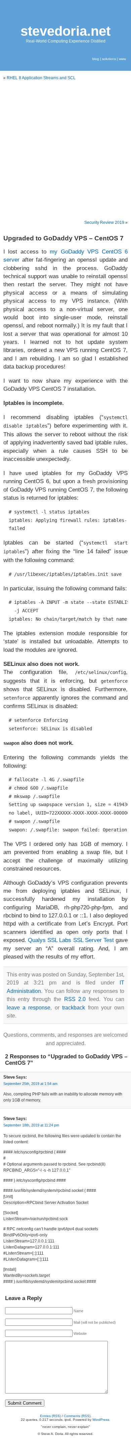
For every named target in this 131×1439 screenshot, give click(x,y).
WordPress (100, 1419)
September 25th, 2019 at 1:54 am (30, 1084)
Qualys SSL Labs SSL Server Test (71, 940)
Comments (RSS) (77, 1416)
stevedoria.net (65, 31)
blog (95, 59)
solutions (109, 59)
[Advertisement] (65, 150)
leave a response (29, 1007)
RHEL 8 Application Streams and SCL (41, 78)
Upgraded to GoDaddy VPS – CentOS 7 (63, 238)
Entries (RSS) (50, 1416)
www (122, 59)
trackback (73, 1007)
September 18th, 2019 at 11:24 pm (31, 1125)
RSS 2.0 (75, 999)
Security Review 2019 (104, 222)
